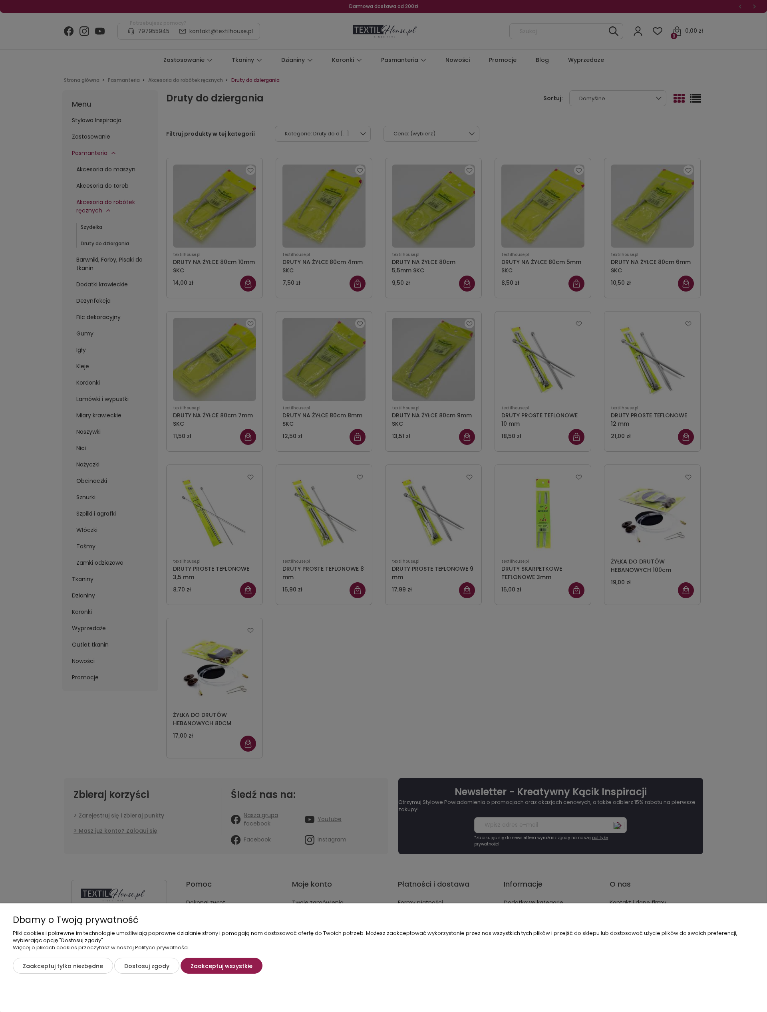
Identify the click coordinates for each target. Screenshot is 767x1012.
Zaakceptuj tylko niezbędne (63, 966)
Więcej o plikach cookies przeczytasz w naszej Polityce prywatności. (101, 947)
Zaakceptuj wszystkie (221, 966)
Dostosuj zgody (146, 966)
